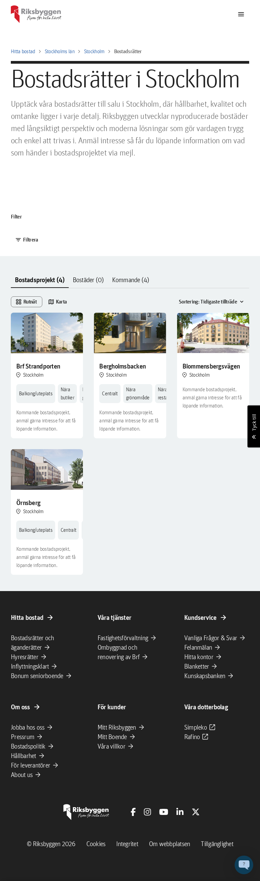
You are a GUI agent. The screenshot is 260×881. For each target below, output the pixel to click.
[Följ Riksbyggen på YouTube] (163, 811)
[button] (244, 865)
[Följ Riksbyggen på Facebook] (133, 811)
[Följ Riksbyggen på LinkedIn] (179, 811)
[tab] (40, 280)
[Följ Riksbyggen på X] (196, 811)
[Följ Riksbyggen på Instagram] (147, 811)
